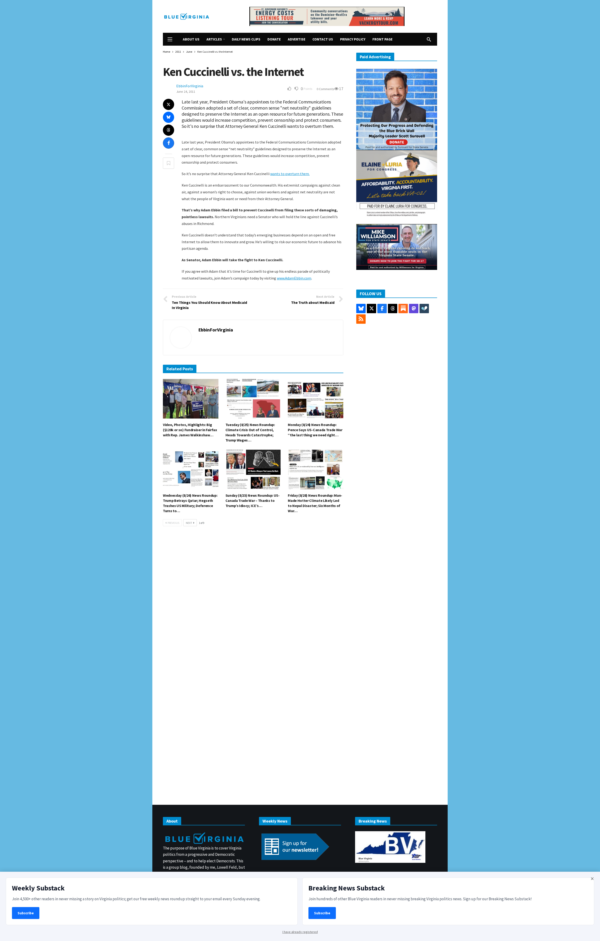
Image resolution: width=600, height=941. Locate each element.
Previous (173, 523)
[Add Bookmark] (168, 163)
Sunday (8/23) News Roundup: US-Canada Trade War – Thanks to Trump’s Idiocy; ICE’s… (252, 500)
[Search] (428, 39)
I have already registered (300, 932)
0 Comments (325, 89)
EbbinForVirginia (189, 86)
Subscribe (26, 913)
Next (189, 523)
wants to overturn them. (290, 173)
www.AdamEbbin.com (294, 278)
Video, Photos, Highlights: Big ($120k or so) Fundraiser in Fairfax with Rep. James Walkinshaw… (190, 429)
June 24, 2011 (185, 91)
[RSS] (361, 319)
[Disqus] (253, 600)
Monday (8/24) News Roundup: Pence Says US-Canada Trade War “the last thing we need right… (315, 429)
